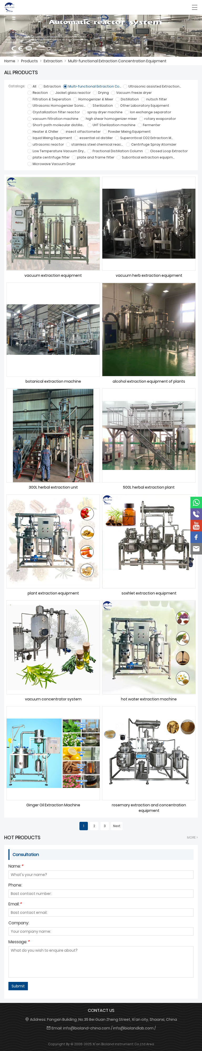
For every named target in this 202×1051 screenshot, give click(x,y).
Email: (15, 904)
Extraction (53, 61)
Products (29, 61)
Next (116, 826)
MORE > (192, 837)
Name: (15, 866)
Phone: (15, 885)
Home (9, 61)
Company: (18, 923)
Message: (18, 942)
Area (150, 1044)
